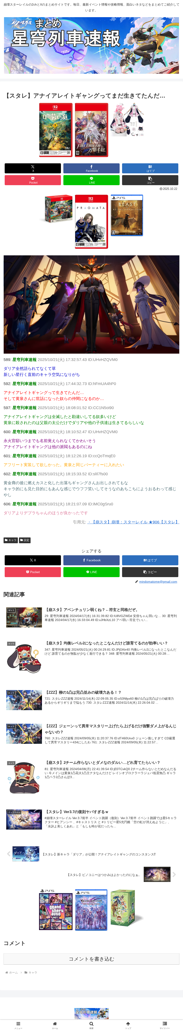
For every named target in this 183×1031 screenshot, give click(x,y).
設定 (26, 540)
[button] (150, 180)
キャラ (12, 540)
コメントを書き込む (91, 959)
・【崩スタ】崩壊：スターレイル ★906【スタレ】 (133, 522)
